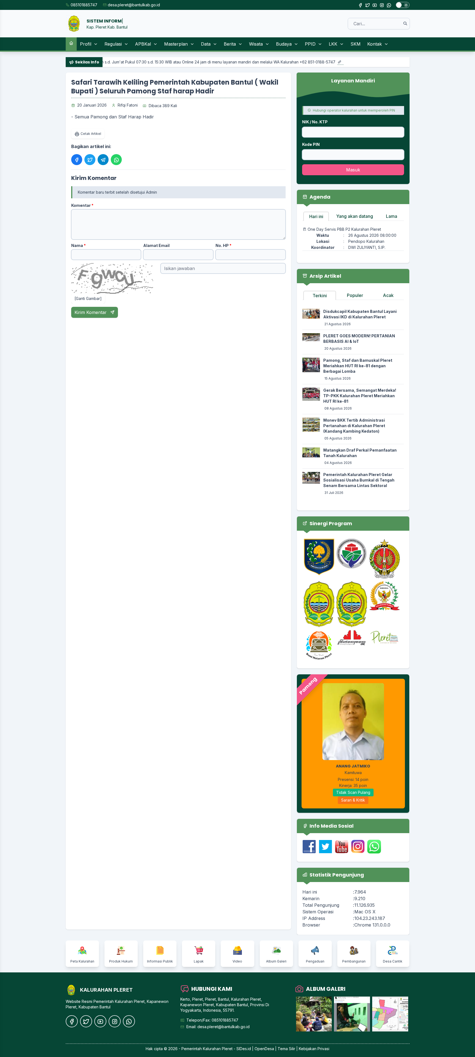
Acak (388, 295)
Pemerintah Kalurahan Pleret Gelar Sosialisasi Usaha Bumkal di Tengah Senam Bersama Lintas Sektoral (358, 480)
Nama (78, 245)
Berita (230, 44)
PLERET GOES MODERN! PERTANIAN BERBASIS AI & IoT (359, 338)
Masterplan (176, 44)
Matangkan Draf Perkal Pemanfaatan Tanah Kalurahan (360, 453)
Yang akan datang (354, 216)
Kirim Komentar (91, 312)
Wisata (256, 44)
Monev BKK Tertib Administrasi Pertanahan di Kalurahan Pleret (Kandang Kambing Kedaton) (354, 425)
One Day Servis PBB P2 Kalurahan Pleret (344, 229)
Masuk (353, 170)
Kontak (374, 44)
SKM (355, 44)
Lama (391, 216)
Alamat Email (156, 245)
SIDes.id (244, 1048)
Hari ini (316, 216)
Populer (355, 295)
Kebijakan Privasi (314, 1048)
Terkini (320, 295)
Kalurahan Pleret (218, 1048)
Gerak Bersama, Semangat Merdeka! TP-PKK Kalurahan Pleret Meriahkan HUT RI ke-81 (359, 396)
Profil (85, 44)
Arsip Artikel (324, 275)
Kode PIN (311, 144)
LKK (333, 44)
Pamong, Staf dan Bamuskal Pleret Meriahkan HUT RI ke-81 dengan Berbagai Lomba (357, 366)
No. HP (223, 245)
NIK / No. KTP (315, 121)
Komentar (82, 205)
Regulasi (113, 44)
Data (206, 44)
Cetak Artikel (91, 134)
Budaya (284, 44)
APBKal (143, 44)
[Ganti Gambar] (88, 298)
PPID (310, 44)
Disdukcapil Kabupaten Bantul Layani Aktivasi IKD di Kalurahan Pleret (360, 314)
